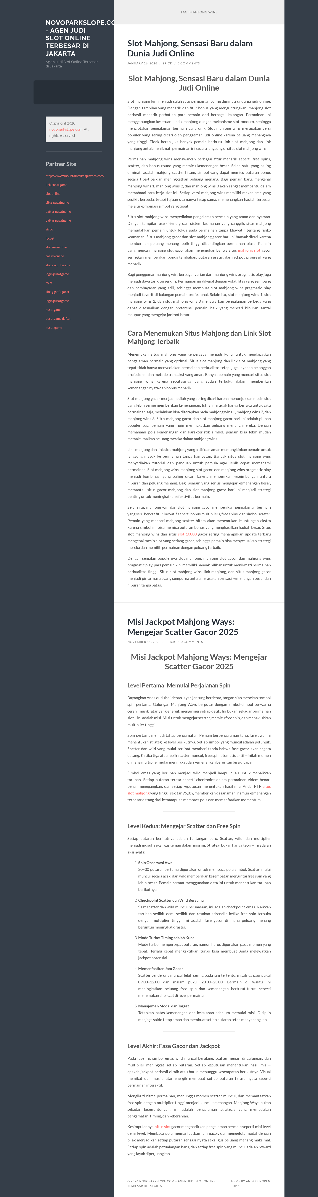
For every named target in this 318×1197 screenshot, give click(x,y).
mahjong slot (249, 250)
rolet (49, 283)
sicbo (49, 229)
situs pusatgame (57, 202)
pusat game (54, 327)
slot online (53, 193)
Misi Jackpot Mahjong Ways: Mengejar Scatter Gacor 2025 (183, 626)
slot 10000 (187, 534)
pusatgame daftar (58, 318)
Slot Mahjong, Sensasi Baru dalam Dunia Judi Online (190, 48)
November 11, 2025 (144, 642)
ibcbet (50, 238)
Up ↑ (236, 1186)
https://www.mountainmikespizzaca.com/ (75, 176)
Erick (167, 63)
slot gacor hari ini (58, 265)
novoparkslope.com (66, 129)
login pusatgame (57, 274)
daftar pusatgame (58, 211)
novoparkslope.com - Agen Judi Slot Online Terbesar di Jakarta (84, 38)
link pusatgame (56, 185)
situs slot (163, 1126)
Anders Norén (258, 1181)
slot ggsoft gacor (57, 292)
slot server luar (56, 247)
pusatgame (53, 310)
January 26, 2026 (142, 63)
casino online (55, 256)
